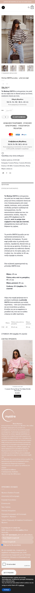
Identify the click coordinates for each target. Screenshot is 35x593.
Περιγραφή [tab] (5, 184)
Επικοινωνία (5, 503)
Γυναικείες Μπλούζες (9, 73)
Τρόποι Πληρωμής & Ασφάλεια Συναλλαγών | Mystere (17, 521)
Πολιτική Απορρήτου (8, 511)
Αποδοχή (6, 590)
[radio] (9, 110)
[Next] (30, 39)
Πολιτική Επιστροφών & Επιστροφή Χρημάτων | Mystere (13, 515)
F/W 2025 (10, 166)
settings (21, 585)
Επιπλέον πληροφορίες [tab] (9, 188)
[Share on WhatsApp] (3, 173)
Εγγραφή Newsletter (8, 500)
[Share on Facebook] (6, 173)
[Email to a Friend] (10, 173)
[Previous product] (6, 83)
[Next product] (3, 83)
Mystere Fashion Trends (10, 493)
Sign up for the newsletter (12, 545)
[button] (3, 7)
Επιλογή (17, 396)
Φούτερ (28, 166)
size (2, 110)
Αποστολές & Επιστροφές (10, 496)
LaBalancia (9, 168)
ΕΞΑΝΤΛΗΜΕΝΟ (19, 117)
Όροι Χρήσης (6, 507)
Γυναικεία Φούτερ (13, 163)
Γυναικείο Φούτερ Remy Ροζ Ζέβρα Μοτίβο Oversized (17, 389)
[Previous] (4, 39)
